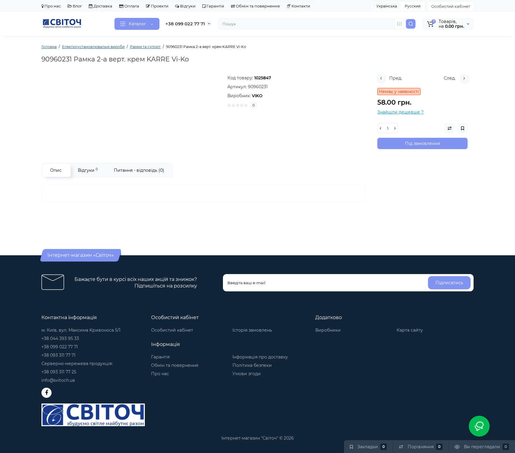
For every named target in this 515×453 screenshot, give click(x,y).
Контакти (300, 6)
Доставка (102, 6)
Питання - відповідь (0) (139, 170)
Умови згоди (246, 373)
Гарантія (215, 6)
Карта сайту (410, 330)
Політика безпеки (252, 365)
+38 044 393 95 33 (60, 338)
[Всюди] (399, 24)
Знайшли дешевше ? (400, 112)
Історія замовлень (252, 330)
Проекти (159, 6)
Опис (56, 170)
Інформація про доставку (260, 357)
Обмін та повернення (257, 6)
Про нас (52, 6)
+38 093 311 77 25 (58, 372)
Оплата (131, 6)
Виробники (328, 330)
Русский (413, 6)
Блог (77, 6)
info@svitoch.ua (58, 380)
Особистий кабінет (450, 6)
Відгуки (187, 6)
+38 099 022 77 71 (185, 24)
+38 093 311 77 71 (58, 355)
